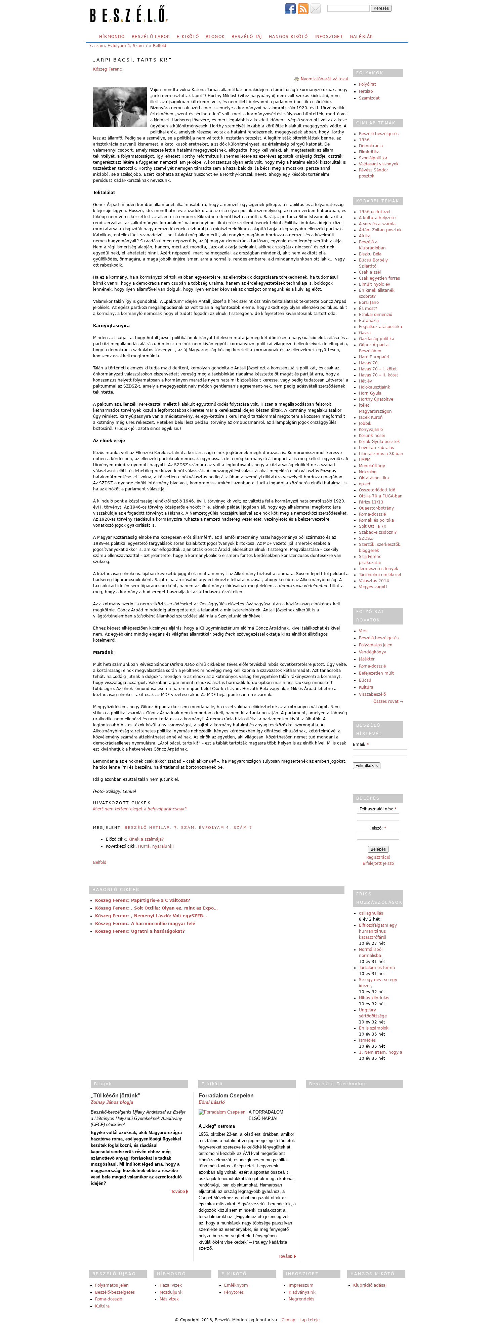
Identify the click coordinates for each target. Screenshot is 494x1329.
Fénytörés (234, 1292)
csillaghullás (371, 913)
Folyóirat (367, 84)
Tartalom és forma (377, 967)
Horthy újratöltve (376, 399)
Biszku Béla (370, 254)
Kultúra (366, 687)
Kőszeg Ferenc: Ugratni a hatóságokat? (140, 931)
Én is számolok (373, 1028)
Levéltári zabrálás (376, 447)
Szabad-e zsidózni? (378, 532)
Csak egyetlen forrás (379, 278)
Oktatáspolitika (374, 478)
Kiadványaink (302, 1292)
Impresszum (301, 1285)
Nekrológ (368, 472)
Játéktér (367, 659)
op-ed (364, 484)
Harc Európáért (374, 357)
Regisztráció (378, 857)
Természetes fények (378, 568)
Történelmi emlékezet (380, 574)
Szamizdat (369, 98)
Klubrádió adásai (369, 1285)
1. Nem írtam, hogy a (380, 1052)
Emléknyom (236, 1285)
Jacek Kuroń (371, 417)
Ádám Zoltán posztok (380, 230)
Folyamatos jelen (376, 645)
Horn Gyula (370, 393)
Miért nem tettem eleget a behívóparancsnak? (140, 809)
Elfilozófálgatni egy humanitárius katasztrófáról (378, 931)
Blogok (215, 37)
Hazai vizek (171, 1285)
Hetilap (366, 91)
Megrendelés (301, 1299)
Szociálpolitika (373, 158)
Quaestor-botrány (376, 508)
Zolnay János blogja (112, 1102)
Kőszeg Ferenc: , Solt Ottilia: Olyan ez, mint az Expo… (156, 908)
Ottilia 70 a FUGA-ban (381, 496)
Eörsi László (212, 1102)
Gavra (365, 332)
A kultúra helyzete (377, 217)
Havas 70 (368, 363)
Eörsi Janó (369, 302)
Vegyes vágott (373, 587)
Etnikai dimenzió (375, 314)
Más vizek (169, 1299)
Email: (361, 744)
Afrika (364, 236)
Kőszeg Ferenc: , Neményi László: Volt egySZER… (151, 916)
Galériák (361, 37)
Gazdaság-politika (376, 338)
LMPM (364, 459)
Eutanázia (369, 320)
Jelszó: (378, 828)
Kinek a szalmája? (146, 839)
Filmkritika (369, 152)
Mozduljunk (171, 1292)
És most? (368, 308)
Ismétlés (367, 1040)
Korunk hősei (372, 435)
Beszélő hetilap (147, 827)
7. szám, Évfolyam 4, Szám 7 (118, 45)
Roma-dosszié (372, 514)
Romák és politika (376, 520)
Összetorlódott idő (377, 490)
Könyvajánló (371, 429)
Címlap (288, 1320)
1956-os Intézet (375, 211)
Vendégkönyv (372, 652)
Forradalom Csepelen (226, 1095)
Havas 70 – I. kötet (378, 369)
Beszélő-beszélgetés (379, 133)
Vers (363, 631)
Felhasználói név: (378, 809)
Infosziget (329, 37)
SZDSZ (366, 538)
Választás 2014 (374, 580)
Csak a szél (370, 272)
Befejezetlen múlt (376, 673)
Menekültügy (372, 466)
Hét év (365, 381)
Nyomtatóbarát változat (324, 79)
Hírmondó (112, 37)
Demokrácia (371, 146)
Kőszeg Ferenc (107, 69)
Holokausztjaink (374, 387)
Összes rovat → (388, 701)
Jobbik (365, 423)
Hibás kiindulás (374, 998)
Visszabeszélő (372, 694)
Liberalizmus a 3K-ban (381, 453)
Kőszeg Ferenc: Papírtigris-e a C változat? (142, 900)
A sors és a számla (377, 224)
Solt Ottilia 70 (372, 526)
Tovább (178, 1191)
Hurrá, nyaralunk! (156, 846)
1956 (364, 139)
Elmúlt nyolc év (374, 284)
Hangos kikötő (288, 37)
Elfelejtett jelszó (378, 863)
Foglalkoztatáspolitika (380, 326)
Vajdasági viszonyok (379, 164)
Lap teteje (309, 1320)
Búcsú (365, 680)
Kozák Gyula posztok (379, 441)
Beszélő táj (247, 37)
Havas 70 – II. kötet (378, 375)
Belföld (159, 45)
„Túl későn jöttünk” (115, 1095)
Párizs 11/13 (371, 502)
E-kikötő (188, 37)
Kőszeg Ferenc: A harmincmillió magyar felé (145, 923)
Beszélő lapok (151, 37)
